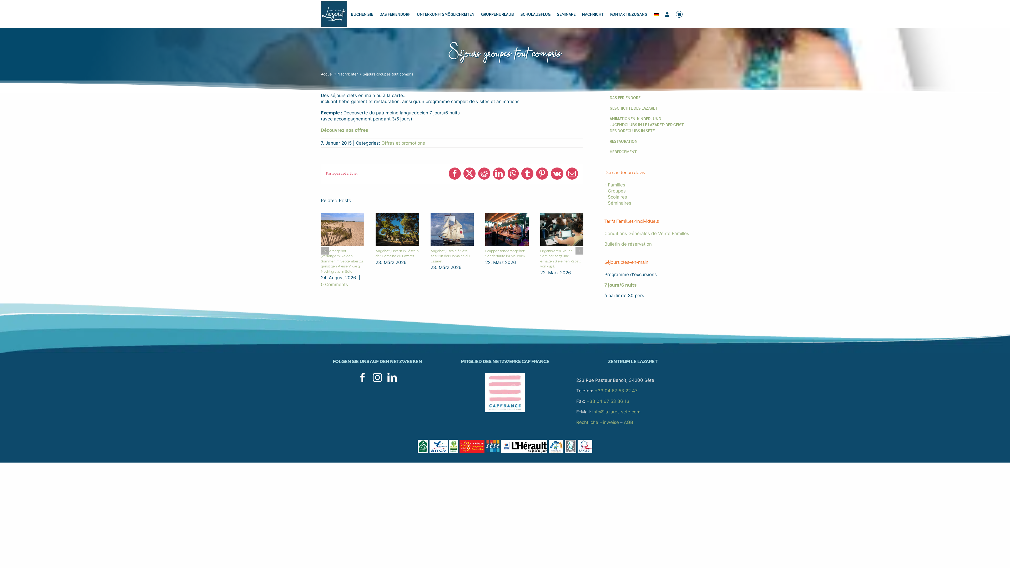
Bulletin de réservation (628, 244)
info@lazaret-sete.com (616, 411)
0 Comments (334, 284)
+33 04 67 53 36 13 (608, 401)
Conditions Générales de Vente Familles (646, 233)
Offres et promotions (403, 143)
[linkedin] (392, 377)
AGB (628, 422)
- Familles (614, 184)
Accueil (327, 74)
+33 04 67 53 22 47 (616, 390)
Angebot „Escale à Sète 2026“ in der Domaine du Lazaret (450, 256)
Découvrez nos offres (344, 130)
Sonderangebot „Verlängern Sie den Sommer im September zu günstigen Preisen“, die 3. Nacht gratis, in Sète (342, 261)
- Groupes (615, 191)
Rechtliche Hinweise (597, 422)
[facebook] (362, 377)
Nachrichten (347, 74)
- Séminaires (617, 203)
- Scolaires (615, 197)
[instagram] (377, 377)
